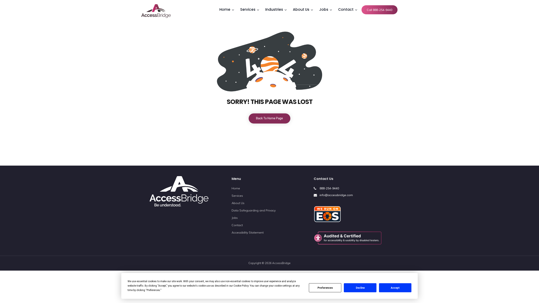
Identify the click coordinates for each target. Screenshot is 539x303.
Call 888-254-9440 (379, 10)
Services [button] (247, 9)
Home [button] (224, 9)
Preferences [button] (153, 290)
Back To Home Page (269, 118)
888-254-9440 (329, 188)
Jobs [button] (323, 9)
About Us (238, 203)
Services (237, 196)
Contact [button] (346, 9)
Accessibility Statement (248, 232)
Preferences (325, 287)
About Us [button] (301, 9)
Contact (237, 225)
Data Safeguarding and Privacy (254, 210)
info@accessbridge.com (336, 195)
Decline (360, 287)
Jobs (235, 218)
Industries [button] (274, 9)
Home (236, 188)
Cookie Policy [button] (240, 285)
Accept (395, 287)
